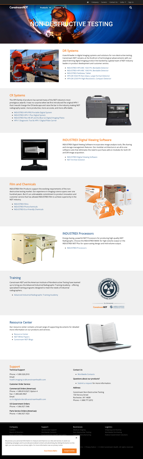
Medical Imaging (79, 430)
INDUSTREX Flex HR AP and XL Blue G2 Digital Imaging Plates (39, 118)
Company (95, 2)
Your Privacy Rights (50, 451)
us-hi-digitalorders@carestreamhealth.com (28, 399)
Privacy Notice (90, 447)
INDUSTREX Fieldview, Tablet (79, 73)
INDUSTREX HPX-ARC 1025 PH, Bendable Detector (88, 68)
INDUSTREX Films (21, 204)
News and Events (16, 435)
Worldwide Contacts (86, 374)
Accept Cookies (69, 451)
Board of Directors (16, 432)
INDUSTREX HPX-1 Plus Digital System (30, 115)
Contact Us (113, 2)
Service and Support (49, 430)
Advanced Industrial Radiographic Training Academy (36, 295)
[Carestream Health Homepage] (88, 2)
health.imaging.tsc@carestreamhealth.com (28, 379)
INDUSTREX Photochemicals (26, 206)
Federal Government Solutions (116, 435)
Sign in (131, 2)
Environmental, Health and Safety (53, 435)
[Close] (76, 437)
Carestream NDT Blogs (23, 339)
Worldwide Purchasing (113, 432)
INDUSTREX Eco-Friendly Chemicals (28, 209)
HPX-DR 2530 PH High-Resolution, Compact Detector (89, 78)
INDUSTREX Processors (77, 248)
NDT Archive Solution (76, 160)
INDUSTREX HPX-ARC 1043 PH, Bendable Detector (88, 70)
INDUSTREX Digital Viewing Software (82, 157)
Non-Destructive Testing (82, 432)
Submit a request (85, 383)
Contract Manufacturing (82, 435)
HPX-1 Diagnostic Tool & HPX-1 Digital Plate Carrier (35, 120)
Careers (104, 2)
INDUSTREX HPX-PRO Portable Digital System (33, 112)
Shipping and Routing (113, 430)
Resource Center (21, 334)
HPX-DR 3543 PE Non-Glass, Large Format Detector (88, 76)
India (122, 2)
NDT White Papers (21, 337)
